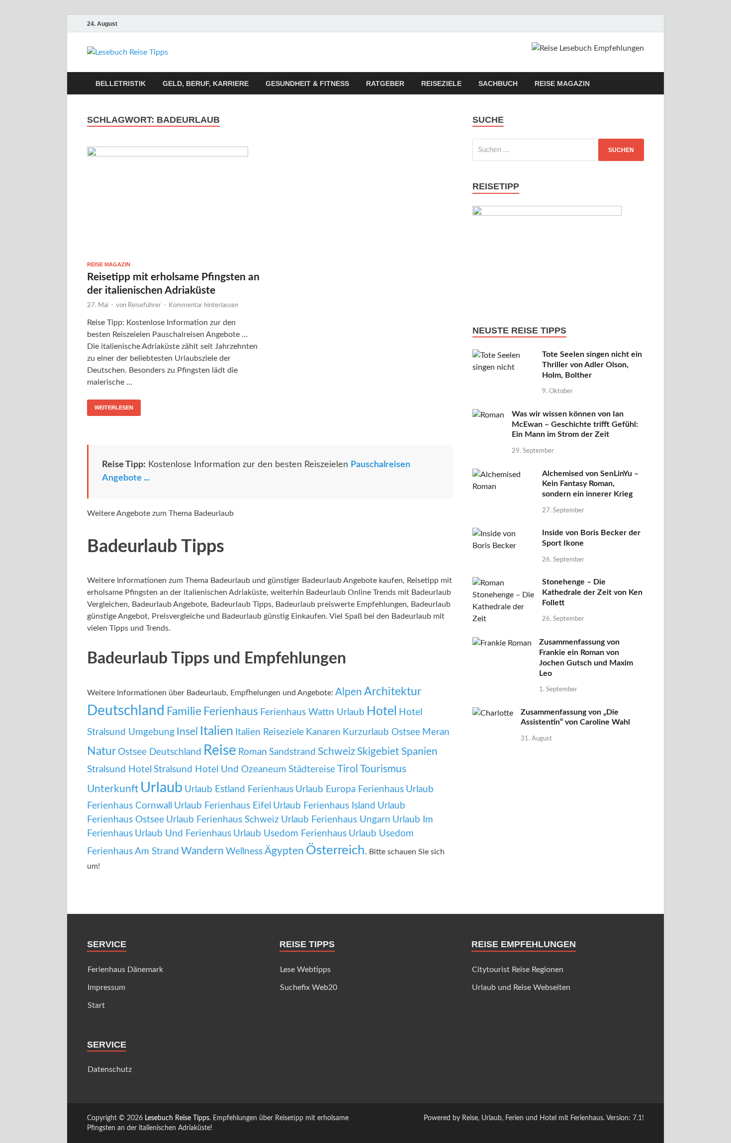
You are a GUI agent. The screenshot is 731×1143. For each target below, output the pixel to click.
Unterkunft (112, 789)
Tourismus (383, 769)
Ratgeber (385, 83)
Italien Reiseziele (269, 732)
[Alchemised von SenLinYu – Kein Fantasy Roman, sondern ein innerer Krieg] (503, 475)
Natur (101, 751)
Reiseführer (144, 305)
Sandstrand (292, 752)
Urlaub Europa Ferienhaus (349, 789)
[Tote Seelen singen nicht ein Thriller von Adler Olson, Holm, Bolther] (503, 355)
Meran (436, 732)
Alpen (348, 692)
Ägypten (284, 851)
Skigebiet (378, 751)
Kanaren (323, 732)
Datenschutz (110, 1069)
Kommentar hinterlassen (203, 305)
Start (96, 1005)
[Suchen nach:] (558, 150)
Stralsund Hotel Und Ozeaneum (220, 769)
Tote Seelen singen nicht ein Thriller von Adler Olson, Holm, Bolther (592, 364)
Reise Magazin (562, 83)
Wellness (244, 851)
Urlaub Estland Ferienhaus (238, 789)
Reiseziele (441, 83)
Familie (184, 712)
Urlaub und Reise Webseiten (521, 987)
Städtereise (311, 769)
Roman (252, 752)
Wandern (202, 851)
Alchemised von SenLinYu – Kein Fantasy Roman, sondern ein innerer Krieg (590, 484)
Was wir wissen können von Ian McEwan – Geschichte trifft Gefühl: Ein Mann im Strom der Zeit (575, 424)
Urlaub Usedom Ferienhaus (290, 833)
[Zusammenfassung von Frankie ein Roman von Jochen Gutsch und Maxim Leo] (502, 643)
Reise (219, 750)
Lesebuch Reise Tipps (177, 1118)
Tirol (347, 769)
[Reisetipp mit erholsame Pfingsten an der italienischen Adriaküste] (173, 200)
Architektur (392, 692)
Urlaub (161, 787)
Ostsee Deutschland (159, 752)
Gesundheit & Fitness (307, 83)
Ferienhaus (230, 712)
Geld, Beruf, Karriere (206, 83)
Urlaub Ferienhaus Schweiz (222, 819)
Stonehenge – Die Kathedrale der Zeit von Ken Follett (592, 592)
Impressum (106, 987)
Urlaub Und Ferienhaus (183, 833)
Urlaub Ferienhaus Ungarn (335, 819)
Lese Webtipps (305, 970)
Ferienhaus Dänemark (125, 970)
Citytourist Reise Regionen (517, 970)
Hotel (381, 711)
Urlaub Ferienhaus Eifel (222, 806)
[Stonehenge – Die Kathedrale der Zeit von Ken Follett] (503, 583)
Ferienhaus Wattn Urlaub (312, 712)
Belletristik (120, 83)
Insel (187, 732)
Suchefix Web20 (308, 987)
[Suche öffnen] (639, 83)
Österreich (335, 850)
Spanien (419, 751)
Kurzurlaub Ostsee (381, 732)
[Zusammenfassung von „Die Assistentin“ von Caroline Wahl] (492, 713)
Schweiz (336, 751)
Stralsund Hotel (119, 769)
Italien (216, 731)
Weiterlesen (110, 405)
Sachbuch (498, 83)
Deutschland (126, 711)
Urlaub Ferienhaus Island (324, 806)
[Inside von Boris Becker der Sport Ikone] (503, 534)
